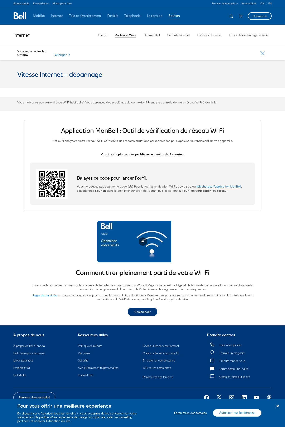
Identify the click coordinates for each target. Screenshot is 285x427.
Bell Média (19, 375)
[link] (212, 345)
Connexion (259, 16)
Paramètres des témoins (190, 413)
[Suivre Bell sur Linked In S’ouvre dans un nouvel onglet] (244, 397)
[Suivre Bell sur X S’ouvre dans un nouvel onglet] (219, 397)
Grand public (21, 3)
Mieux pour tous (62, 3)
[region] (142, 413)
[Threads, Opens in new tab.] (269, 397)
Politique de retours (90, 346)
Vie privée (84, 353)
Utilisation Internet (209, 35)
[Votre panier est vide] (241, 16)
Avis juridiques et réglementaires (98, 367)
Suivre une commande (157, 367)
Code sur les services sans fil (160, 353)
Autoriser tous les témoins (237, 413)
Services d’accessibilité (34, 397)
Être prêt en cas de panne (159, 360)
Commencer (142, 312)
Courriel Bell (152, 35)
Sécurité (83, 360)
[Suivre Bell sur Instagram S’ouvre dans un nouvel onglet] (231, 397)
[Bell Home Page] (20, 16)
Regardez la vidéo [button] (45, 295)
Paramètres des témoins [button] (158, 377)
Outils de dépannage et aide (248, 35)
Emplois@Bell (21, 367)
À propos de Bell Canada (29, 346)
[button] (62, 55)
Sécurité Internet (178, 35)
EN (270, 3)
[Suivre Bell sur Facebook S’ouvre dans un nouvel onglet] (206, 397)
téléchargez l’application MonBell (219, 186)
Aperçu (102, 35)
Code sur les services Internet (161, 346)
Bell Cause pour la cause (28, 353)
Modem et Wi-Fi (125, 35)
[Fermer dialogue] (277, 406)
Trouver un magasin (223, 3)
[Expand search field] (231, 16)
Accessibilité (248, 3)
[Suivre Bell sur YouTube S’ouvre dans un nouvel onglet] (256, 397)
